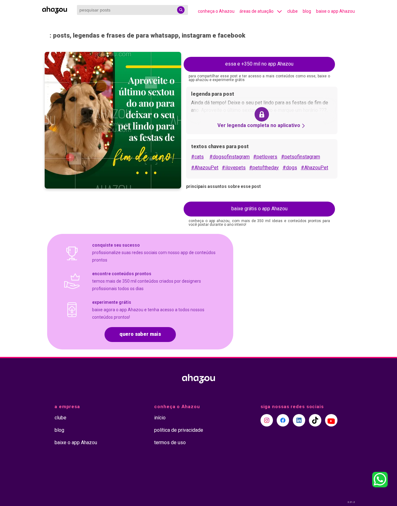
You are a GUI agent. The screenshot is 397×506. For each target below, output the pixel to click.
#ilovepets (234, 168)
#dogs (290, 168)
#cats (197, 157)
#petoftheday (264, 168)
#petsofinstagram (300, 157)
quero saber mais (140, 334)
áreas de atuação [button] (256, 11)
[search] (181, 10)
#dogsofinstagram (229, 157)
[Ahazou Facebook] (283, 420)
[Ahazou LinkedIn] (299, 420)
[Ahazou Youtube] (331, 420)
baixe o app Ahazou (335, 11)
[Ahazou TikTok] (315, 420)
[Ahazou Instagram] (267, 420)
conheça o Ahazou (216, 11)
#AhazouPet (204, 168)
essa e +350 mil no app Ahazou (259, 64)
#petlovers (265, 157)
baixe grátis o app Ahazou (259, 209)
